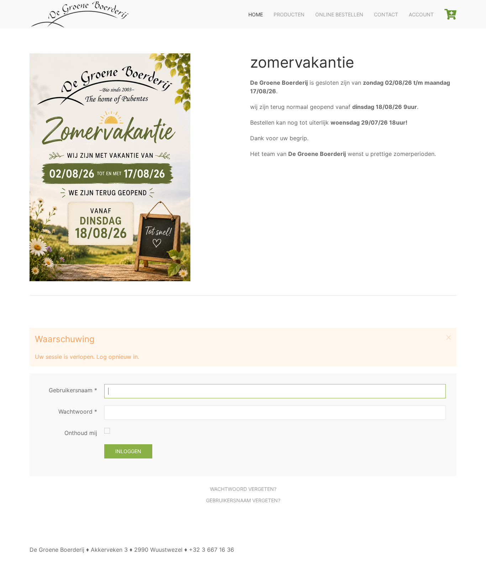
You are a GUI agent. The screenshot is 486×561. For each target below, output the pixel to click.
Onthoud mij (80, 432)
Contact (386, 14)
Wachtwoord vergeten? (243, 489)
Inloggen (128, 451)
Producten (289, 14)
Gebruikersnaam (73, 390)
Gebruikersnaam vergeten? (243, 500)
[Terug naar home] (79, 14)
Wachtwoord (77, 411)
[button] (448, 337)
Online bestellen (339, 14)
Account (421, 14)
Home (255, 14)
